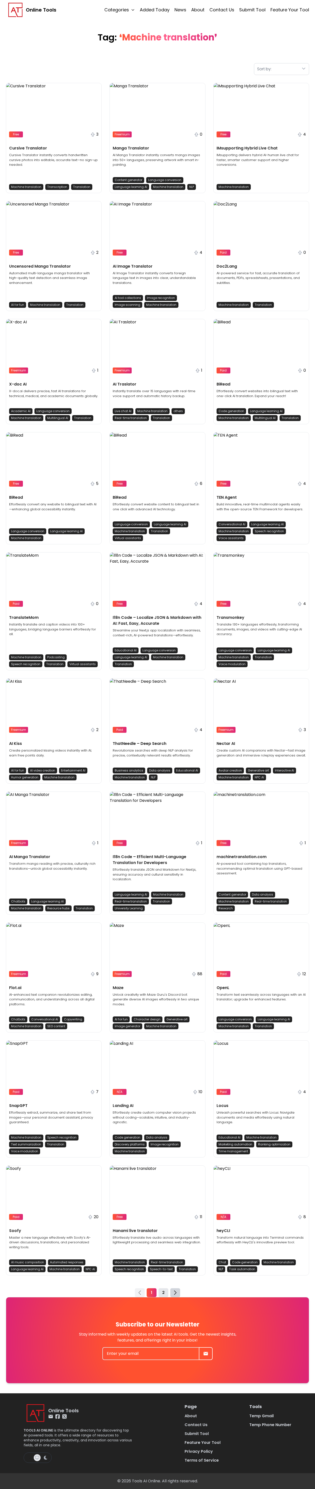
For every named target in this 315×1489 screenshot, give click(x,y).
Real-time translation (131, 418)
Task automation (242, 1269)
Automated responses (66, 1262)
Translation (81, 187)
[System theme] (37, 1457)
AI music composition (27, 1262)
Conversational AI (232, 524)
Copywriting (73, 1019)
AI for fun (17, 305)
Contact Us (221, 10)
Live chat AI (123, 411)
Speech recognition (269, 531)
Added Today (155, 10)
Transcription (57, 187)
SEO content (56, 1026)
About (198, 10)
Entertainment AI (73, 770)
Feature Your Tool (289, 10)
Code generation (231, 411)
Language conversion (164, 180)
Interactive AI (284, 770)
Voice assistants (231, 538)
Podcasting (56, 657)
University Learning (129, 908)
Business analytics (129, 770)
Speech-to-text (161, 1269)
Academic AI (21, 411)
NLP (191, 187)
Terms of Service (202, 1460)
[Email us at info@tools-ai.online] (50, 1416)
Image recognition (161, 298)
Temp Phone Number (270, 1425)
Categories (116, 10)
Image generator (127, 1026)
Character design (147, 1019)
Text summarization (26, 1144)
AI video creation (42, 770)
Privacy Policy (199, 1451)
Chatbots (18, 901)
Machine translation (26, 187)
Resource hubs (58, 908)
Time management (233, 1151)
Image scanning (127, 305)
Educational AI (126, 650)
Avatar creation (230, 770)
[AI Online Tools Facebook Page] (57, 1416)
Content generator (128, 180)
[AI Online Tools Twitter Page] (64, 1416)
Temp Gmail (261, 1416)
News (180, 10)
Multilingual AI (57, 418)
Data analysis (159, 770)
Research (226, 908)
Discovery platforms (130, 1144)
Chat (222, 1262)
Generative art (258, 770)
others (178, 411)
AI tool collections (128, 298)
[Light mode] (29, 1458)
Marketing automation (235, 1144)
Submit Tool (252, 10)
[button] (54, 138)
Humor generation (24, 777)
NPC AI (259, 777)
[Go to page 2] (175, 1292)
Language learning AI (131, 187)
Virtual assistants (128, 538)
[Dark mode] (45, 1457)
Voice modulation (232, 664)
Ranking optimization (274, 1144)
